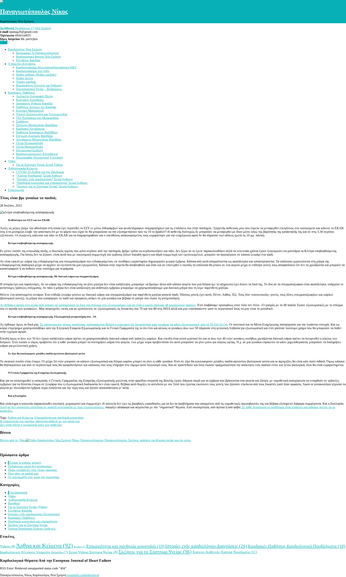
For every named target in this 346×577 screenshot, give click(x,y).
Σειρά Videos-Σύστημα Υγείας (93, 552)
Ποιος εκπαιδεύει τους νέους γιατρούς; (32, 470)
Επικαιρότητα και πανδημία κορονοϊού (58, 417)
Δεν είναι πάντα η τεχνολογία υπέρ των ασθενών (31, 425)
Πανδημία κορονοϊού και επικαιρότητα (32, 521)
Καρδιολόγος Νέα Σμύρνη (25, 49)
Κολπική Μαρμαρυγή (30, 110)
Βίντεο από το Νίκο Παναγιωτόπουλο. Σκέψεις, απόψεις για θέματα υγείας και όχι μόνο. (95, 440)
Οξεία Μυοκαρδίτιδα (29, 146)
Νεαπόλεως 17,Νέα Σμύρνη (25, 28)
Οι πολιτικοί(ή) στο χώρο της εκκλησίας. (34, 477)
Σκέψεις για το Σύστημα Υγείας (28, 525)
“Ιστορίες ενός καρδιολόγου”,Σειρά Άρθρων (44, 179)
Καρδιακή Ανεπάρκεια (30, 128)
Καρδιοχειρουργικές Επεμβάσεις (37, 154)
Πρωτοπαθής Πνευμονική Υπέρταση (39, 157)
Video (12, 161)
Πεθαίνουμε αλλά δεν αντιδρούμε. (30, 466)
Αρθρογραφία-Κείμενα (22, 168)
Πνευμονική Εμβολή (29, 150)
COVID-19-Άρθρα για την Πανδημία (40, 172)
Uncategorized (18, 492)
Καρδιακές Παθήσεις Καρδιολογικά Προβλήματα (296, 546)
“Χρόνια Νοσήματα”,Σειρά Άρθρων (39, 175)
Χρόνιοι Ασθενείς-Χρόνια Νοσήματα (224, 552)
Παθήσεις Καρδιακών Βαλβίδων (37, 132)
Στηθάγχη (22, 121)
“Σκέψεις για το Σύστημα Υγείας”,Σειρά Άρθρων (47, 186)
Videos (7, 546)
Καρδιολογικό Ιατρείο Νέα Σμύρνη (38, 56)
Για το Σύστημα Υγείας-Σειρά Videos (39, 164)
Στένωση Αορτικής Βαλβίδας (34, 136)
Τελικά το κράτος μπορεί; (25, 462)
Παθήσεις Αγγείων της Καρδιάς (36, 107)
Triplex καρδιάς (26, 82)
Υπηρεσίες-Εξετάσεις (22, 64)
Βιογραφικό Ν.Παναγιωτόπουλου (37, 53)
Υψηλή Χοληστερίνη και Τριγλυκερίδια (41, 114)
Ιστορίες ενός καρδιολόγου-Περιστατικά (33, 514)
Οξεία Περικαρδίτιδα (29, 143)
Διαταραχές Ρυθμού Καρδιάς (34, 103)
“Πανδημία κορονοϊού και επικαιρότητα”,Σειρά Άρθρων (52, 183)
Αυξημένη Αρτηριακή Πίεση (34, 96)
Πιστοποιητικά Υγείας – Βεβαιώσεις (39, 89)
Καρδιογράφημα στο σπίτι (32, 71)
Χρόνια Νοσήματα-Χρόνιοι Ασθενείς (32, 528)
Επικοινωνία (16, 190)
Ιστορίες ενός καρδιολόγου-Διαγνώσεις (206, 546)
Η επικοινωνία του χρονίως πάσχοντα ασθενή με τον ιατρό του (40, 421)
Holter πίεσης (24, 78)
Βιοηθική (14, 503)
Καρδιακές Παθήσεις (21, 92)
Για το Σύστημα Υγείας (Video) (27, 507)
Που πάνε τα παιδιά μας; (23, 473)
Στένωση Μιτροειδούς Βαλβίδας (36, 125)
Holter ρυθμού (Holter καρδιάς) (36, 74)
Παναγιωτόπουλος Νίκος (34, 11)
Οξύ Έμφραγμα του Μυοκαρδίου (37, 118)
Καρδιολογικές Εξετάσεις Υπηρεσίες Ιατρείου (34, 552)
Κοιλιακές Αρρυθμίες (30, 100)
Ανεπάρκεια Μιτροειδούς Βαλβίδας (38, 139)
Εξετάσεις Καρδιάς (28, 60)
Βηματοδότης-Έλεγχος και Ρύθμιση (39, 85)
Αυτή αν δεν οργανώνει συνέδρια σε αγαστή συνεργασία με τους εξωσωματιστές (52, 407)
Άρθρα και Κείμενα (20, 417)
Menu (3, 42)
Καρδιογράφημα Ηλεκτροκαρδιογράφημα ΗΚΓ (46, 67)
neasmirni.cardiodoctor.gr (83, 575)
